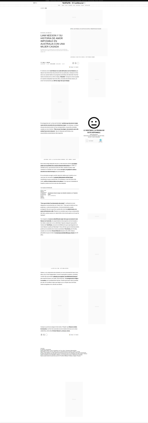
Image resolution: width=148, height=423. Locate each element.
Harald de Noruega (53, 0)
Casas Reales (78, 5)
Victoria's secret (84, 0)
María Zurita (59, 0)
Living (74, 5)
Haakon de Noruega (91, 0)
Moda (59, 5)
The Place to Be (87, 5)
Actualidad (70, 5)
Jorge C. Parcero (46, 62)
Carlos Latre (64, 0)
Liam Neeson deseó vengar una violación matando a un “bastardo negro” (63, 193)
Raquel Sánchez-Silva (70, 0)
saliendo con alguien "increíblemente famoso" (65, 276)
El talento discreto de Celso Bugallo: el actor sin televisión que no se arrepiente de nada (60, 353)
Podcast (82, 5)
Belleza (63, 5)
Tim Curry (96, 0)
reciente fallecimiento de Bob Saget (63, 177)
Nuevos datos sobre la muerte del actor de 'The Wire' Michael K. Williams (57, 355)
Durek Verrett (101, 0)
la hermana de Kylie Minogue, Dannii (64, 233)
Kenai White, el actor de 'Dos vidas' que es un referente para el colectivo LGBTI (58, 351)
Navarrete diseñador (78, 0)
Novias (66, 5)
